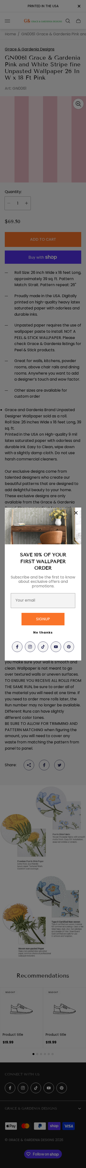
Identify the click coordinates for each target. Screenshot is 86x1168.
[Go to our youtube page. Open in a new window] (56, 646)
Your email (25, 600)
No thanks (43, 632)
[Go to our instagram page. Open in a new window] (30, 646)
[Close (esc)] (76, 513)
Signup (43, 619)
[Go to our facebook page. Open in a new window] (17, 646)
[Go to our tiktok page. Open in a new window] (43, 646)
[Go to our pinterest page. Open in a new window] (69, 646)
